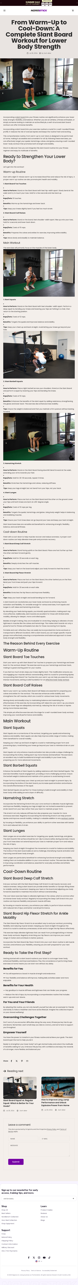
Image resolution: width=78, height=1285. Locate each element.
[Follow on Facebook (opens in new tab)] (28, 1257)
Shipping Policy (7, 1241)
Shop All (5, 1210)
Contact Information (10, 1244)
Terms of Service (36, 1270)
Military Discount (8, 1247)
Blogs (43, 1220)
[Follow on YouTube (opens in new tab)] (44, 1257)
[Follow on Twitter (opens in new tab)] (33, 1257)
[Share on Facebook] (11, 1061)
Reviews (44, 1213)
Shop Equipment (8, 1223)
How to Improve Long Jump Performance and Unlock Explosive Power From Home (55, 1102)
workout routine (67, 818)
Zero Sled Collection (9, 1220)
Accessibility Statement (49, 1270)
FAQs (4, 1234)
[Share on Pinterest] (22, 1061)
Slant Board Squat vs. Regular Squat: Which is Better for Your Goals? (18, 1103)
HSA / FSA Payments (9, 1251)
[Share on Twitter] (17, 1061)
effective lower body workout (57, 680)
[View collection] (39, 3)
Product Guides (47, 1210)
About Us (44, 1217)
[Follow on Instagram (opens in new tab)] (39, 1257)
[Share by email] (27, 1061)
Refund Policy (7, 1237)
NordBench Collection (10, 1217)
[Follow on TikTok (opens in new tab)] (49, 1257)
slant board (20, 117)
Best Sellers (6, 1213)
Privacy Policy (51, 1129)
